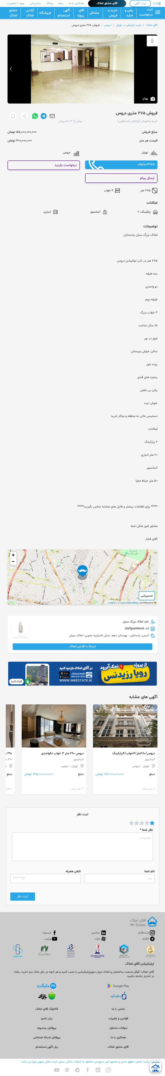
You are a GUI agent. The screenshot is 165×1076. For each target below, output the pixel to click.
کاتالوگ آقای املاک (46, 1009)
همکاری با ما (76, 3)
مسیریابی (147, 596)
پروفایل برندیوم (46, 1028)
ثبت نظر (22, 896)
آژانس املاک (30, 13)
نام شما (149, 871)
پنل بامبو (46, 1018)
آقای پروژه (80, 13)
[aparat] (67, 1070)
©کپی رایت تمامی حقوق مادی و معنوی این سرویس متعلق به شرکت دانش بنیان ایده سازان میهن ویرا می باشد (89, 1062)
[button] (82, 572)
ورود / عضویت (15, 3)
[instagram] (108, 1070)
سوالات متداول (118, 1028)
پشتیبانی (35, 3)
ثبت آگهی (140, 3)
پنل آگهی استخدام (47, 1047)
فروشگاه (45, 13)
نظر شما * (146, 830)
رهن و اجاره (129, 13)
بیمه (60, 3)
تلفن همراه (73, 871)
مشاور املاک (13, 13)
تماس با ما (118, 1009)
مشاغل (94, 13)
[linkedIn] (98, 1070)
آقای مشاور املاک (107, 3)
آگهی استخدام (64, 13)
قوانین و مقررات (118, 1018)
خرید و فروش (112, 13)
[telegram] (77, 1070)
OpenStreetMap (129, 602)
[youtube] (57, 1070)
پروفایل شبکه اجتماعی (46, 1037)
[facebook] (87, 1070)
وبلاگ (49, 3)
